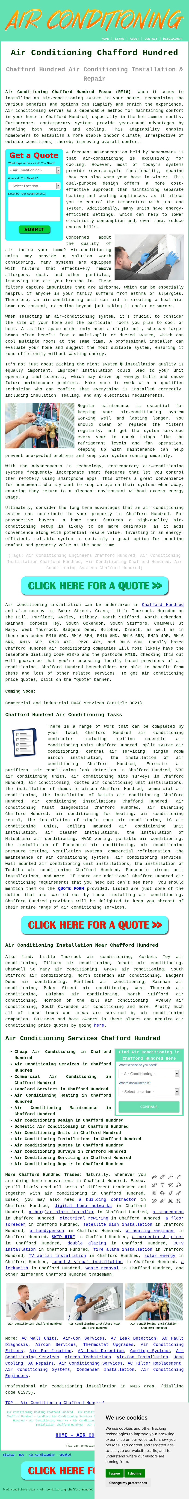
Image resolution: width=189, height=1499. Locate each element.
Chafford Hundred (163, 604)
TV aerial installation (57, 1255)
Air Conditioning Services (91, 1363)
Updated (65, 1454)
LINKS (119, 39)
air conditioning (48, 782)
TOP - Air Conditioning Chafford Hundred (54, 1403)
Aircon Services (55, 1344)
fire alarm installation (123, 1249)
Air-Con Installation (142, 1357)
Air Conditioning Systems (37, 1369)
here (99, 1025)
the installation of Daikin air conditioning (100, 795)
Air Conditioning (42, 1454)
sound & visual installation (87, 1262)
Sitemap (8, 1454)
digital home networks (83, 1206)
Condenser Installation (105, 1369)
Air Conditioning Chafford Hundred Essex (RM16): (69, 92)
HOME (105, 39)
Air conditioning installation (43, 604)
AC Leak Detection (133, 1338)
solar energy (159, 1255)
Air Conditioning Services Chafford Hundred (82, 1038)
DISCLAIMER (172, 39)
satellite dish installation (118, 1224)
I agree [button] (114, 1473)
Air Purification (50, 1351)
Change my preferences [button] (128, 1483)
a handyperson (47, 1230)
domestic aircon (77, 789)
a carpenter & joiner (158, 1237)
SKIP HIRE (63, 1237)
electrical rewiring (84, 1218)
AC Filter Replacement (154, 1363)
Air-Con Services (84, 1338)
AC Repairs (41, 1363)
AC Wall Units (39, 1338)
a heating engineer (150, 1230)
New (21, 1454)
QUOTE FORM (71, 888)
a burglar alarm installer (61, 1212)
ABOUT (134, 39)
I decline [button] (134, 1473)
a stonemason (168, 1212)
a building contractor (107, 1199)
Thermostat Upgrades (108, 1344)
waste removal (102, 1268)
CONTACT (151, 39)
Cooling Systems (150, 1351)
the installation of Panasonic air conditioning (69, 845)
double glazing (87, 1243)
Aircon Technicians (88, 1357)
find (26, 957)
